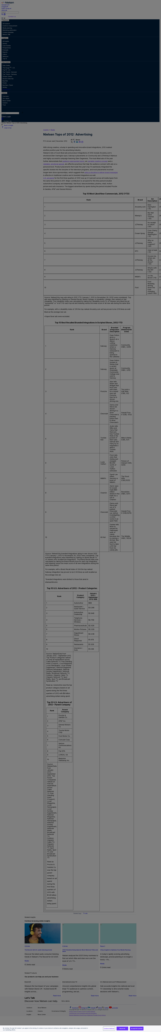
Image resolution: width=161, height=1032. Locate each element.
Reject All (122, 1028)
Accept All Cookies (136, 1028)
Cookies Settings (109, 1028)
